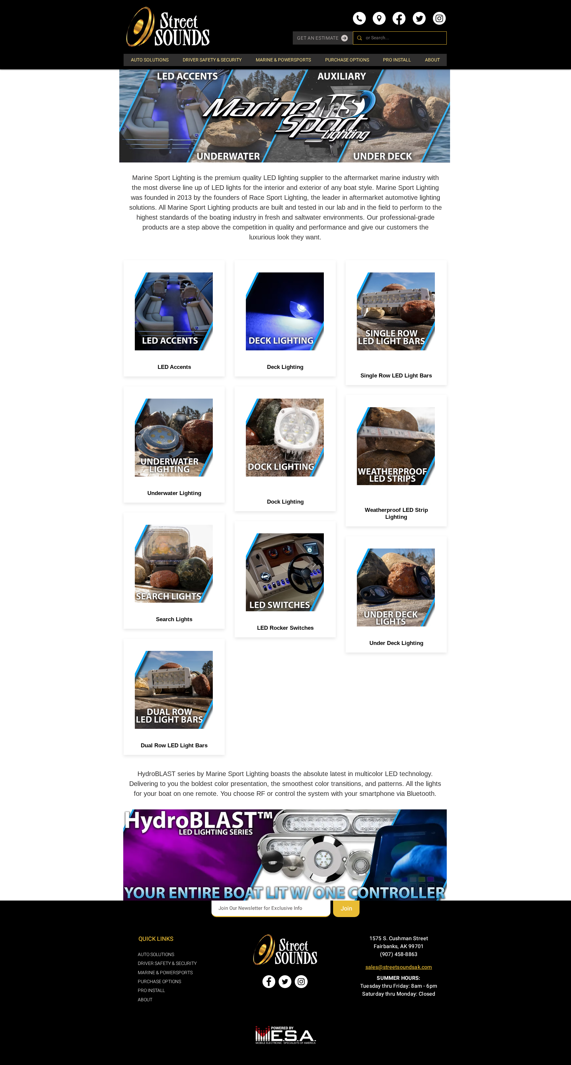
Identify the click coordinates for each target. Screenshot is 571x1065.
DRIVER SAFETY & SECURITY (167, 963)
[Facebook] (399, 18)
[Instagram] (439, 18)
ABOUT (145, 999)
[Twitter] (419, 18)
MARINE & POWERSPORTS (165, 972)
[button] (323, 38)
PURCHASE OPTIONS (159, 981)
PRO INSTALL (151, 990)
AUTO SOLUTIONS (156, 954)
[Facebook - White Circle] (268, 981)
